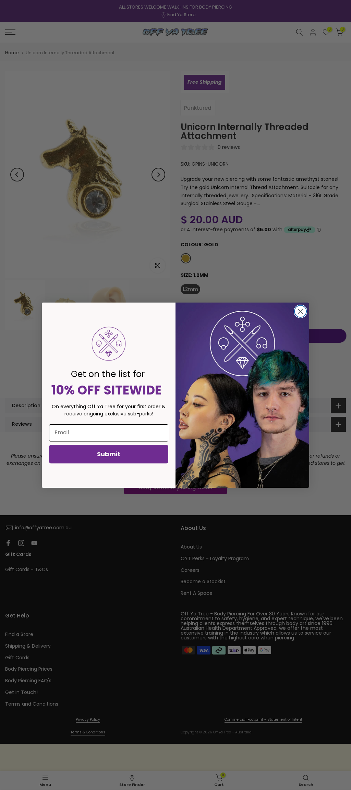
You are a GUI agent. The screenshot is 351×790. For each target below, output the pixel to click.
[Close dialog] (300, 311)
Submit (108, 454)
